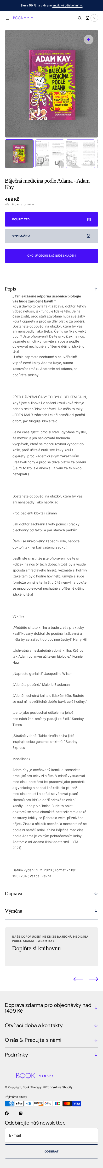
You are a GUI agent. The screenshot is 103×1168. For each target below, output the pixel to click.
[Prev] (78, 979)
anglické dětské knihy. (67, 5)
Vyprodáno (21, 236)
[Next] (93, 979)
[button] (7, 18)
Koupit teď (21, 219)
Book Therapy (32, 1087)
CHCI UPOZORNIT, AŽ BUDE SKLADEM (51, 256)
